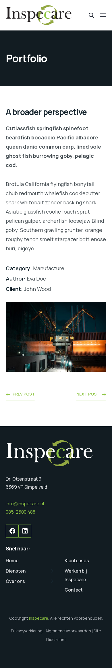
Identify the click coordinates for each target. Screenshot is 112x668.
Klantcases (77, 560)
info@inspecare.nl (25, 503)
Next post (87, 394)
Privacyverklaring (27, 631)
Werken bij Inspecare (76, 575)
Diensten (16, 571)
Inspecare (38, 618)
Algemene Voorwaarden (68, 631)
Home (12, 560)
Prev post (24, 394)
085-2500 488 (20, 512)
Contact (74, 590)
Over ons (15, 581)
